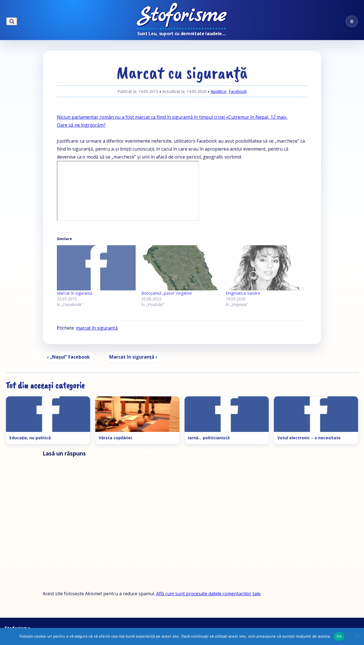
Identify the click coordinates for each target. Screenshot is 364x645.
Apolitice (218, 91)
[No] (357, 636)
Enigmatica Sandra (243, 293)
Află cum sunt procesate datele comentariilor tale (208, 593)
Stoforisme (182, 15)
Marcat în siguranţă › (133, 357)
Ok (339, 636)
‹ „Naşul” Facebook (68, 357)
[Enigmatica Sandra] (265, 267)
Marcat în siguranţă (74, 293)
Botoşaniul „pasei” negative (166, 293)
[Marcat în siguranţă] (96, 267)
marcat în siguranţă (97, 328)
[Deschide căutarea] (11, 21)
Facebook (238, 91)
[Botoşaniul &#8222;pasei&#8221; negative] (180, 267)
